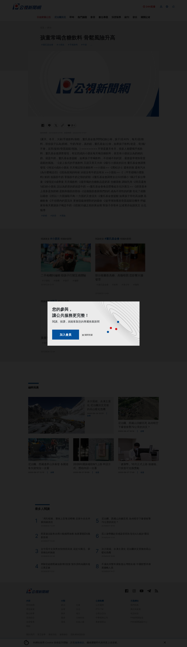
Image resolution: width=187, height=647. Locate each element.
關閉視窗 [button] (88, 335)
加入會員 (65, 334)
